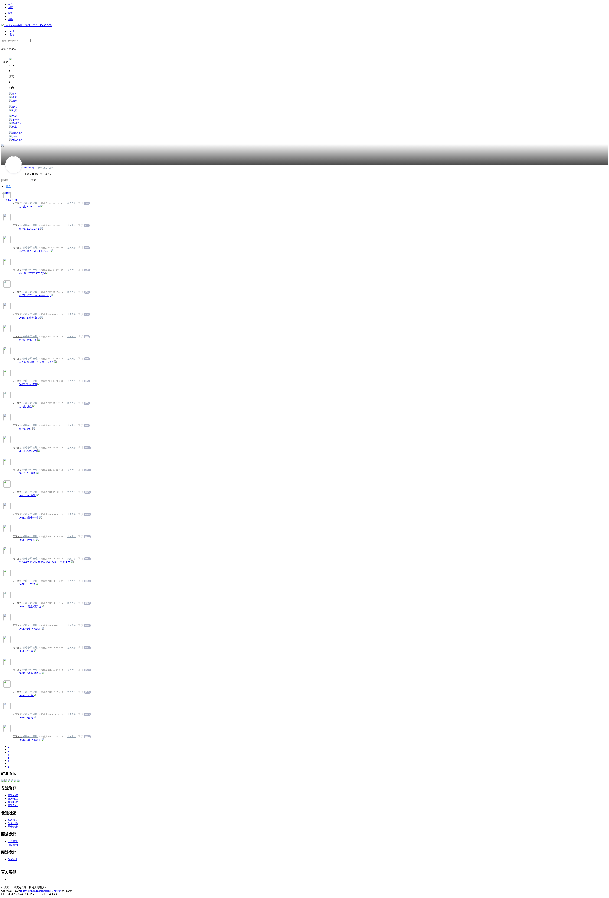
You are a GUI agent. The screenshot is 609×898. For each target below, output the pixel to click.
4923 (87, 381)
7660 (87, 203)
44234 (87, 736)
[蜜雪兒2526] (2, 781)
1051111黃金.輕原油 (30, 606)
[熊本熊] (15, 781)
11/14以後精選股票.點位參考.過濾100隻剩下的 (45, 562)
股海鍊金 (13, 820)
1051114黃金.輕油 (29, 517)
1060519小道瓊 (27, 495)
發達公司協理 (30, 203)
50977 (87, 470)
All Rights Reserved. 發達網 (41, 890)
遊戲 (17, 132)
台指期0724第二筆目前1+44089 (36, 362)
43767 (87, 448)
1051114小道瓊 (27, 540)
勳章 (14, 126)
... (9, 763)
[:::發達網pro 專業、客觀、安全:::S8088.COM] (26, 25)
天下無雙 (29, 167)
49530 (87, 670)
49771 (87, 536)
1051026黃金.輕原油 (30, 739)
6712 (87, 225)
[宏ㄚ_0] (5, 781)
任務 (14, 116)
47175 (87, 692)
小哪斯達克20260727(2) (32, 273)
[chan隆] (18, 781)
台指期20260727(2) (29, 228)
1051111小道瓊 (27, 584)
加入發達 (13, 841)
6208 (87, 314)
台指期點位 (25, 406)
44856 (87, 581)
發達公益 (13, 805)
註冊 (10, 19)
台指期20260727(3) (29, 206)
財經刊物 (71, 559)
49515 (87, 714)
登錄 (10, 13)
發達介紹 (13, 795)
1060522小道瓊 (27, 473)
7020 (87, 359)
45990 (87, 514)
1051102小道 (26, 651)
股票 (14, 136)
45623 (87, 648)
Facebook (12, 859)
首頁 (10, 4)
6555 (87, 337)
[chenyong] (12, 781)
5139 (87, 270)
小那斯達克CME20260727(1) (35, 295)
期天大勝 (71, 203)
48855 (87, 559)
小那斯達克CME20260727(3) (35, 251)
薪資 (14, 110)
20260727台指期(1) (29, 317)
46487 (87, 603)
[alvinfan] (9, 781)
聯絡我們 (13, 844)
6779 (87, 403)
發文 (8, 186)
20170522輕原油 (28, 451)
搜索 (33, 180)
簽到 (17, 123)
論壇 (10, 7)
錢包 (14, 106)
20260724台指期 (28, 384)
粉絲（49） (12, 199)
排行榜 (15, 119)
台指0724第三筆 (28, 340)
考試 (17, 139)
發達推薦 (13, 798)
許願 (14, 100)
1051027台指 (26, 717)
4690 (87, 248)
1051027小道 (26, 695)
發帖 (11, 34)
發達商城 (13, 802)
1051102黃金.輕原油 (30, 628)
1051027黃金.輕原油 (30, 673)
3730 (87, 292)
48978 (87, 492)
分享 (11, 31)
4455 (87, 425)
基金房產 (13, 826)
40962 (87, 625)
